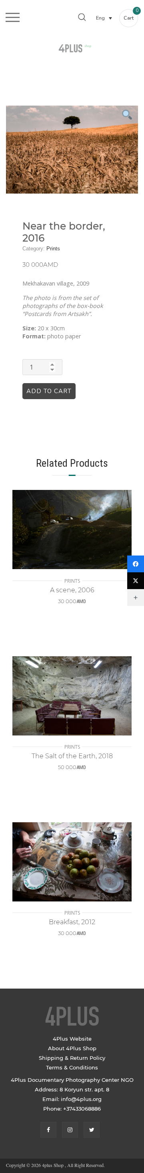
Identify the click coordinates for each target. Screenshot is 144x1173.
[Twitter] (135, 580)
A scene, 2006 (72, 590)
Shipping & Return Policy (72, 1058)
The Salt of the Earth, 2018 (72, 756)
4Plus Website (72, 1038)
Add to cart (49, 391)
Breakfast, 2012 (72, 922)
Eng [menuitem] (100, 18)
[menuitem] (104, 17)
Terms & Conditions (72, 1067)
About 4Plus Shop (72, 1048)
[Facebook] (135, 564)
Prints (53, 249)
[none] (104, 17)
